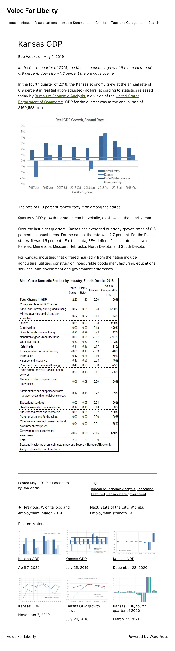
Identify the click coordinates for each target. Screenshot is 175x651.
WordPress (159, 636)
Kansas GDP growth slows (83, 608)
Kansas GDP (28, 559)
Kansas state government (126, 494)
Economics (60, 483)
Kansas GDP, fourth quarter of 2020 (130, 608)
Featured (98, 494)
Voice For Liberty (32, 10)
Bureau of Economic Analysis (60, 96)
